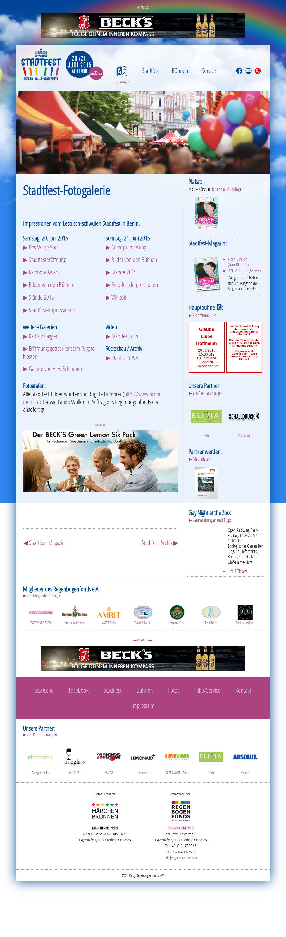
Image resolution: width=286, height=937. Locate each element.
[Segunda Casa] (177, 612)
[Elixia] (206, 415)
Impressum (143, 705)
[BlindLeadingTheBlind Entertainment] (245, 612)
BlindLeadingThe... (245, 623)
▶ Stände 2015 (38, 297)
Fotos (173, 690)
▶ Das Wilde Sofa (41, 247)
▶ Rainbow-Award (41, 272)
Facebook (79, 690)
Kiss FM (109, 773)
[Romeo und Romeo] (75, 612)
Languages (122, 81)
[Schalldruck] (244, 415)
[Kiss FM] (109, 756)
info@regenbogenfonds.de (181, 857)
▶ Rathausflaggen (40, 336)
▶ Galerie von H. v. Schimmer (52, 368)
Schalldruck (244, 436)
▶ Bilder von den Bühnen (48, 285)
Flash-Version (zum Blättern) (238, 261)
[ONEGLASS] (75, 756)
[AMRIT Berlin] (109, 612)
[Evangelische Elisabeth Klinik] (41, 756)
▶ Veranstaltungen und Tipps (210, 520)
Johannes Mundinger (227, 189)
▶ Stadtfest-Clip (122, 336)
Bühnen (180, 70)
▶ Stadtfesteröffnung (44, 259)
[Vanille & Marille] (143, 612)
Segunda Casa (177, 623)
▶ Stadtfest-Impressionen (49, 310)
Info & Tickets (237, 571)
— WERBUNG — (142, 8)
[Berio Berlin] (211, 612)
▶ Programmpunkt (202, 315)
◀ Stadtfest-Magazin (44, 542)
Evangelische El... (41, 773)
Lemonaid (142, 773)
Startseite (44, 690)
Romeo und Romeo (74, 623)
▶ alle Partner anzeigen (206, 393)
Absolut (245, 773)
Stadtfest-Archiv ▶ (159, 542)
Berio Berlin (211, 623)
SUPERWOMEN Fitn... (177, 773)
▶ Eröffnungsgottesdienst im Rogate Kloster (59, 352)
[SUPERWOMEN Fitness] (177, 756)
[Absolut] (245, 756)
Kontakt (243, 690)
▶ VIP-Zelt (116, 297)
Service (209, 70)
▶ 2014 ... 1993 (122, 358)
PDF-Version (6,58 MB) (244, 271)
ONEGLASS (75, 773)
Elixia (206, 436)
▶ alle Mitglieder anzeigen (42, 595)
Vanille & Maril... (142, 623)
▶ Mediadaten (199, 459)
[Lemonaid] (143, 756)
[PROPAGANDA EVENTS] (41, 612)
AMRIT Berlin (109, 623)
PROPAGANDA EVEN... (40, 623)
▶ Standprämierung (126, 247)
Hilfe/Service (207, 690)
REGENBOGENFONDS (181, 827)
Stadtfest (151, 70)
